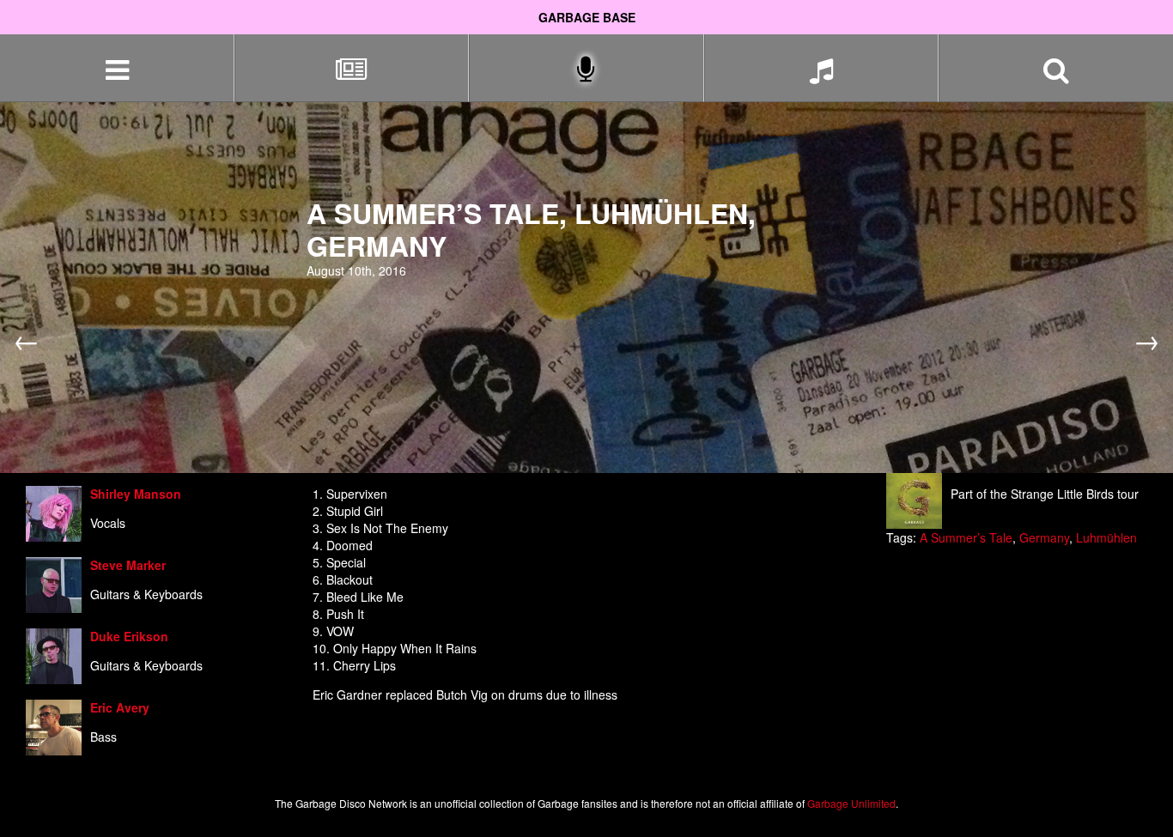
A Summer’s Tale (966, 537)
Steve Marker (128, 564)
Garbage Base (586, 17)
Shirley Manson (135, 493)
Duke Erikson (129, 636)
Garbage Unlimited (851, 803)
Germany (1044, 537)
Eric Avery (119, 707)
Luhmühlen (1106, 537)
